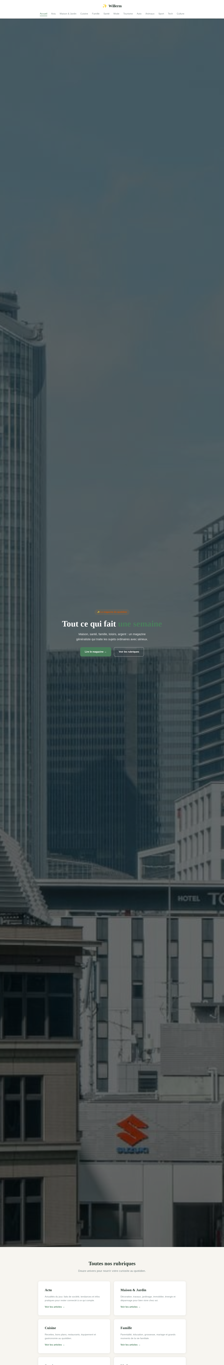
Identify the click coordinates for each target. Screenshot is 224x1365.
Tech (170, 13)
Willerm (112, 6)
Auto (139, 13)
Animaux (149, 13)
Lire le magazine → (96, 651)
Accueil (43, 13)
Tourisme (128, 13)
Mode (116, 13)
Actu (53, 13)
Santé (106, 13)
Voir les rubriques (129, 651)
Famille (96, 13)
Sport (161, 13)
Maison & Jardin (68, 13)
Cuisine (84, 13)
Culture (180, 13)
